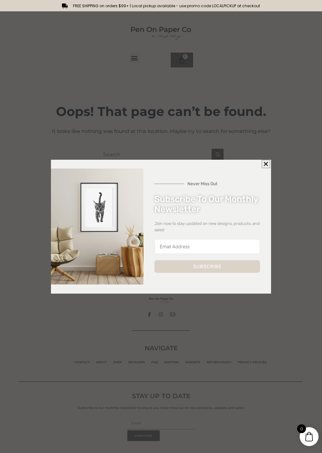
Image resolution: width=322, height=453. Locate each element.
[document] (161, 226)
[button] (266, 164)
